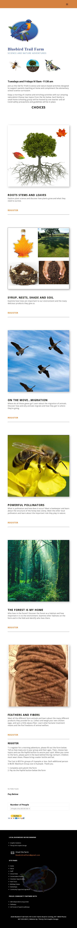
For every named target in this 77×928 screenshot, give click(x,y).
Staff (11, 871)
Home (12, 866)
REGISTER (13, 210)
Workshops (13, 887)
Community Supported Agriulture (20, 889)
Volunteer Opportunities (17, 879)
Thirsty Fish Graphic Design (18, 845)
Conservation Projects (17, 876)
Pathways (13, 904)
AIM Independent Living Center (19, 902)
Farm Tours (13, 881)
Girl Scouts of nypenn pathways (20, 907)
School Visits (14, 874)
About (12, 868)
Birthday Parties (15, 884)
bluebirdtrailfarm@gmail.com (28, 855)
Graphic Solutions (15, 843)
